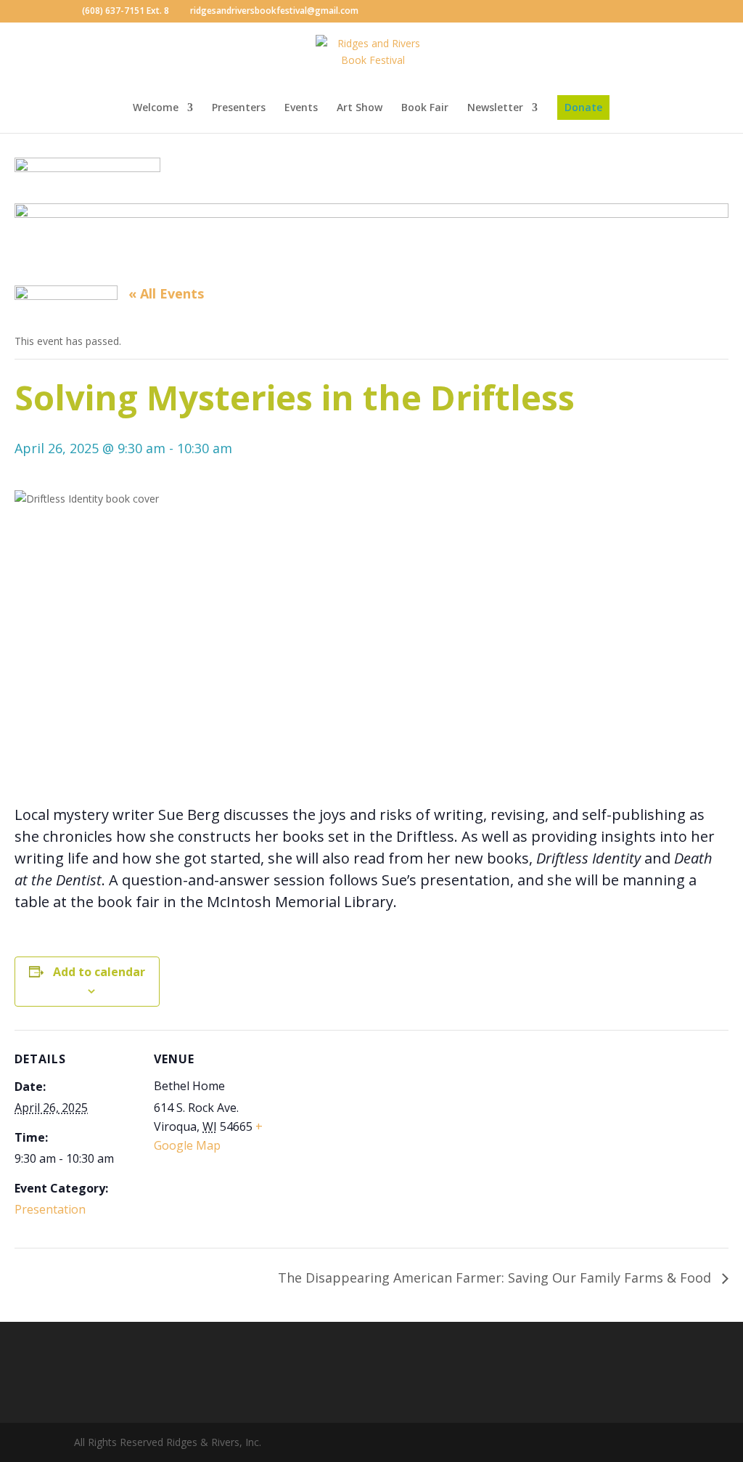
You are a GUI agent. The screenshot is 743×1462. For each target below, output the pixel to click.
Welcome (155, 108)
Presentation (50, 1209)
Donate (583, 107)
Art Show (359, 108)
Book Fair (424, 108)
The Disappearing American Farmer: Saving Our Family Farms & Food (496, 1277)
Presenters (239, 108)
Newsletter (495, 108)
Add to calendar (99, 972)
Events (301, 108)
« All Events (166, 293)
